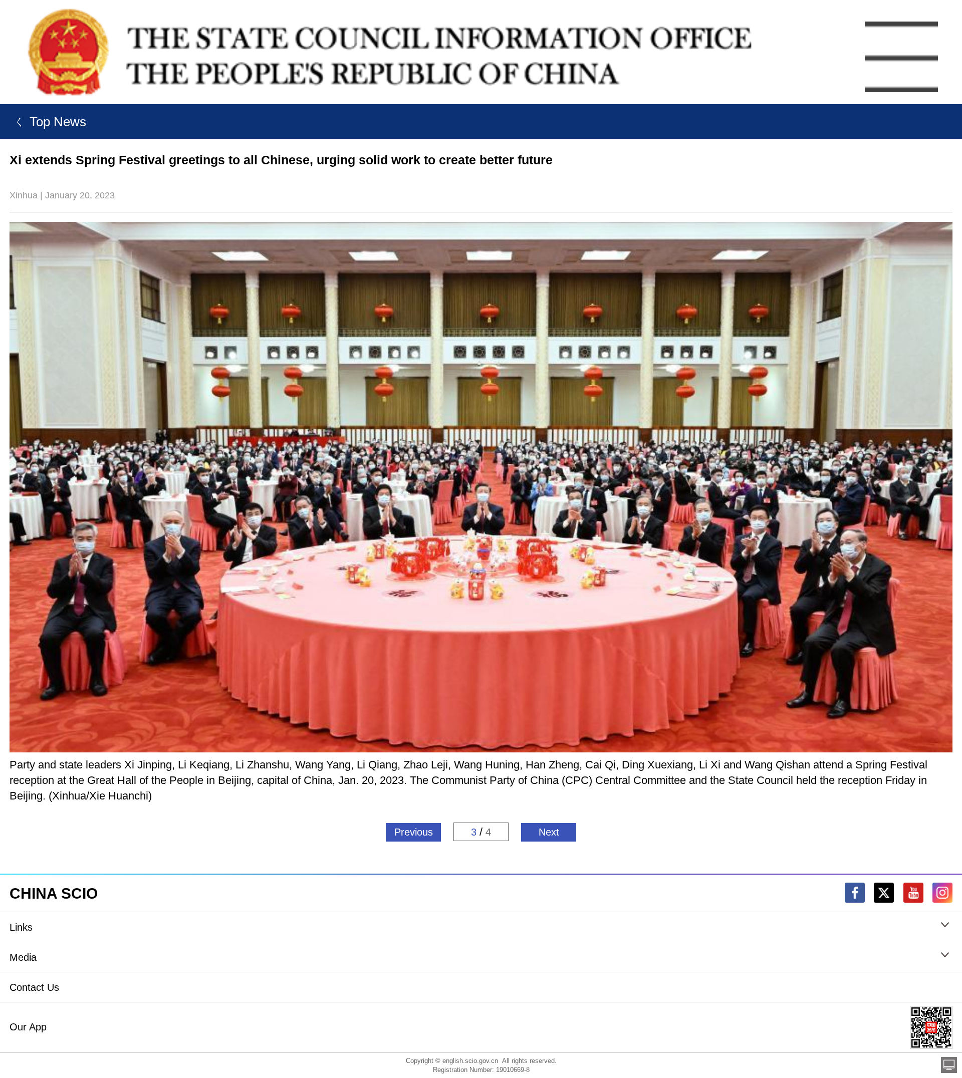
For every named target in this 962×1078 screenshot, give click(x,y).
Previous (413, 832)
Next (549, 832)
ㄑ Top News (48, 122)
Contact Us (34, 987)
